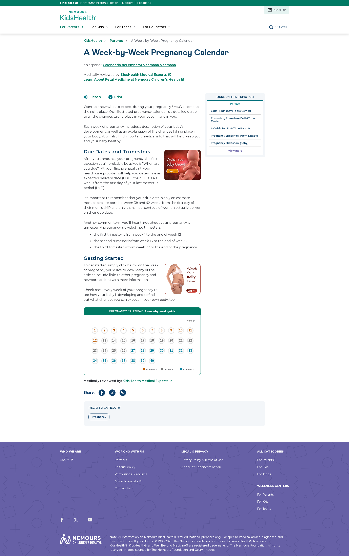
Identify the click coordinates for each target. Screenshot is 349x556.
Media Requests (126, 481)
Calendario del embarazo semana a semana (139, 65)
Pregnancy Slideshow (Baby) (229, 143)
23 (95, 350)
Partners (121, 460)
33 (190, 350)
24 (104, 350)
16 (133, 340)
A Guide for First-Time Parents (230, 128)
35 (104, 360)
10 (181, 330)
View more (235, 150)
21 (181, 340)
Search (281, 27)
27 (133, 350)
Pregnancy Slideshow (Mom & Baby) (234, 135)
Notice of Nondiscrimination (201, 467)
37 (123, 360)
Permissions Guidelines (131, 474)
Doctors (127, 3)
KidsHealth (93, 41)
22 (190, 340)
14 (114, 340)
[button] (92, 97)
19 (162, 340)
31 (171, 350)
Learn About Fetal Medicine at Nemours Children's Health (134, 79)
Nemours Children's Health (99, 3)
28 (142, 350)
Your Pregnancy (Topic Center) (231, 110)
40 (152, 360)
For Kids (262, 467)
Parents (116, 41)
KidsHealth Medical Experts (146, 75)
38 (133, 360)
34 (95, 360)
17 (142, 340)
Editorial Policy (125, 467)
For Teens (264, 474)
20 (171, 340)
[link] (156, 27)
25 (114, 350)
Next (189, 320)
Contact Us (122, 488)
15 (123, 340)
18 (152, 340)
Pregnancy (99, 416)
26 (123, 350)
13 (104, 340)
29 (152, 350)
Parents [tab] (235, 104)
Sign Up (279, 10)
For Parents (265, 460)
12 (95, 340)
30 (162, 350)
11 (190, 330)
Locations (144, 3)
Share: (89, 393)
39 (142, 360)
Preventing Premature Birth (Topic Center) (233, 120)
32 (181, 350)
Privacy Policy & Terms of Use (202, 460)
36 (114, 360)
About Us (66, 460)
